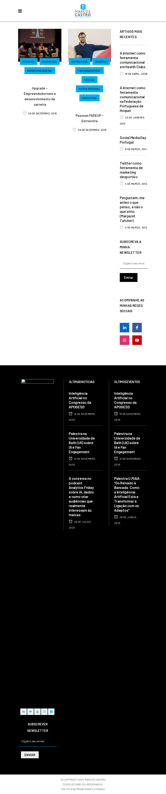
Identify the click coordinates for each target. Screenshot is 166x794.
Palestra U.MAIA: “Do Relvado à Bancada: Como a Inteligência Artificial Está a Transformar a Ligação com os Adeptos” (127, 494)
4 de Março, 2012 (135, 183)
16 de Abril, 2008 (135, 73)
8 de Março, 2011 (135, 148)
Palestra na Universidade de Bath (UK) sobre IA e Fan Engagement (82, 442)
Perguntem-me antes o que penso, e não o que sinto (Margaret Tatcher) (132, 209)
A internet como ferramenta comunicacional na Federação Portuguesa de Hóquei (132, 99)
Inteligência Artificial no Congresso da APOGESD (80, 400)
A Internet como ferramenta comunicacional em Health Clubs (132, 60)
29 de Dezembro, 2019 (42, 113)
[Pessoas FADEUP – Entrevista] (89, 44)
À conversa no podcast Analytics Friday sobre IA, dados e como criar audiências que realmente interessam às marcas (81, 496)
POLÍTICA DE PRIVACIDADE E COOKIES (83, 789)
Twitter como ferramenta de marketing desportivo (131, 170)
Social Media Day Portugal (133, 139)
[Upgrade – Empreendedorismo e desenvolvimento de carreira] (39, 44)
